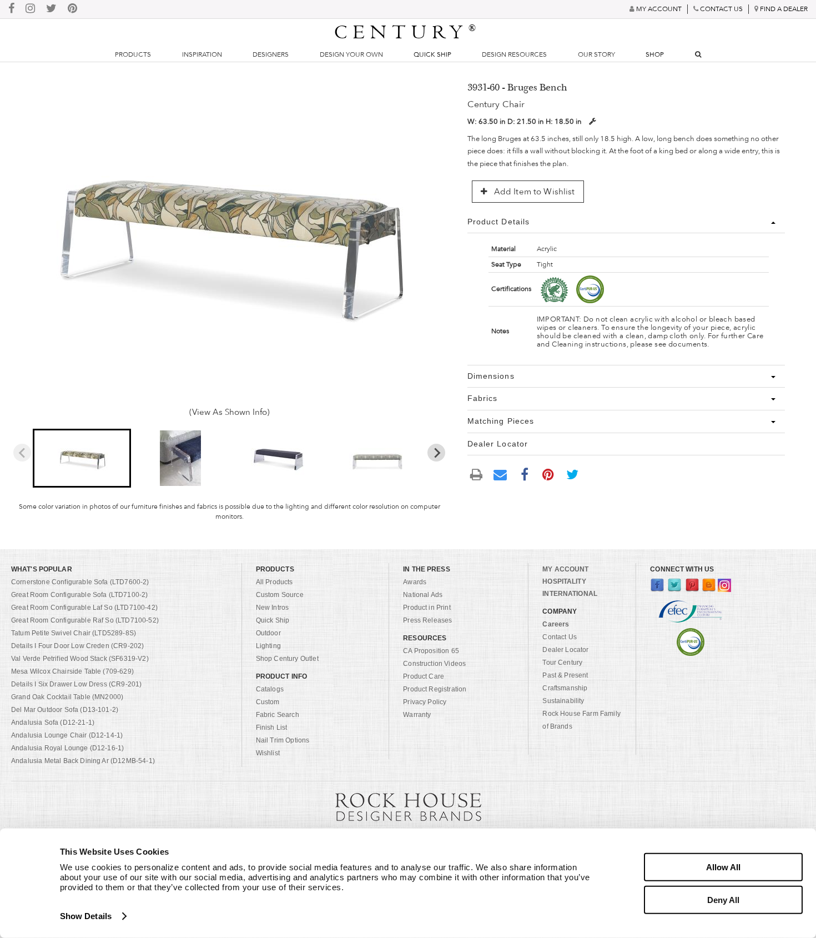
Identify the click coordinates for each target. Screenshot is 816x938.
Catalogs (270, 689)
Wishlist (268, 753)
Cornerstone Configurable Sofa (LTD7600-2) (80, 582)
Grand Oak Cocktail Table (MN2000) (67, 697)
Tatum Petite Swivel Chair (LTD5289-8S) (73, 633)
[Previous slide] (22, 453)
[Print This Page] (476, 474)
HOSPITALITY (564, 581)
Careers (555, 624)
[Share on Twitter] (572, 474)
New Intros (272, 607)
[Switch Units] (592, 121)
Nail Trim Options (283, 740)
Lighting (268, 646)
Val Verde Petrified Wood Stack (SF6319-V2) (80, 659)
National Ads (422, 595)
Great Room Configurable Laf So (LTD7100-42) (84, 607)
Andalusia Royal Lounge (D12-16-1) (67, 748)
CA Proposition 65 (431, 651)
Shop (655, 54)
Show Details (86, 916)
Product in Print (427, 607)
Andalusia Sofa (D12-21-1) (52, 722)
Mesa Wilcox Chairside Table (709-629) (72, 671)
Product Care (423, 676)
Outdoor (268, 633)
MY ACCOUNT (565, 569)
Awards (414, 582)
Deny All (723, 899)
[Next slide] (436, 453)
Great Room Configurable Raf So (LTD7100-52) (85, 620)
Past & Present (565, 675)
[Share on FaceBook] (524, 474)
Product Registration (434, 689)
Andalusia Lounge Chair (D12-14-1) (67, 735)
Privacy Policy (424, 702)
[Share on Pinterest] (548, 474)
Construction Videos (434, 664)
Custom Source (280, 595)
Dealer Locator (565, 650)
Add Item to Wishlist (533, 192)
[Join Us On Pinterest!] (72, 9)
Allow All (723, 867)
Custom (268, 702)
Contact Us (559, 637)
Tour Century (562, 662)
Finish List (272, 727)
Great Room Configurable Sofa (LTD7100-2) (79, 595)
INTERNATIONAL (569, 594)
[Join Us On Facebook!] (11, 9)
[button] (82, 458)
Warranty (417, 715)
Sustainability (563, 701)
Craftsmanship (564, 688)
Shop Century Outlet (287, 659)
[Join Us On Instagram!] (30, 9)
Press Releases (427, 620)
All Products (274, 582)
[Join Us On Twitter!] (51, 9)
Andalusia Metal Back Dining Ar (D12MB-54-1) (83, 761)
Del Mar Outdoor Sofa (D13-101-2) (64, 710)
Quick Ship (432, 54)
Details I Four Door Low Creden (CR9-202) (77, 646)
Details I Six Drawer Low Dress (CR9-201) (76, 684)
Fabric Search (277, 715)
